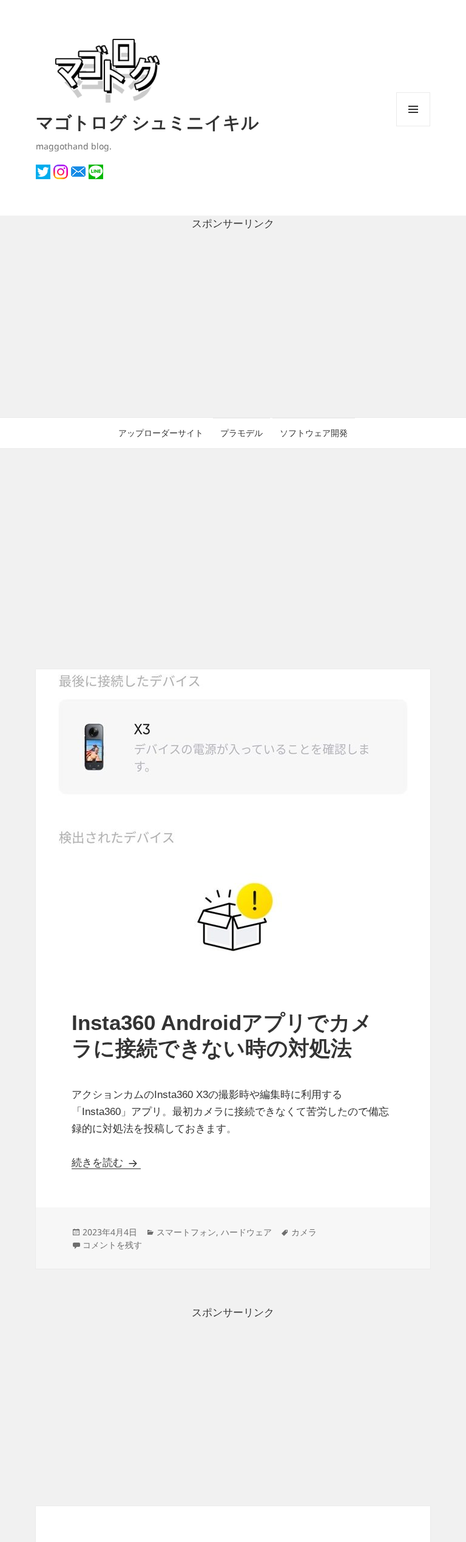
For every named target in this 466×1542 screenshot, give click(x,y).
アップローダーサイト (160, 433)
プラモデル (241, 433)
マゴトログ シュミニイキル (147, 122)
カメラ (304, 1232)
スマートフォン (186, 1232)
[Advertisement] (233, 325)
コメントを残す (112, 1244)
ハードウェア (246, 1232)
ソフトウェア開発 (314, 433)
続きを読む (106, 1162)
